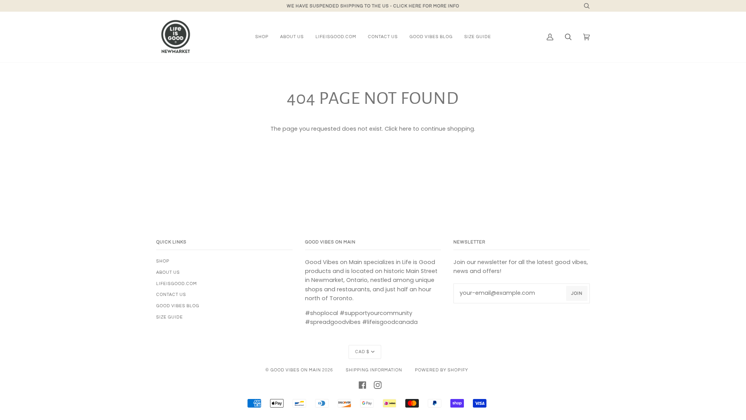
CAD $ (362, 352)
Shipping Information (374, 370)
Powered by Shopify (441, 370)
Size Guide (169, 317)
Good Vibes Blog (177, 306)
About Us (168, 272)
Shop (162, 261)
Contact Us (171, 294)
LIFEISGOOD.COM (176, 284)
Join (576, 293)
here (405, 129)
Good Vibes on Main (295, 370)
